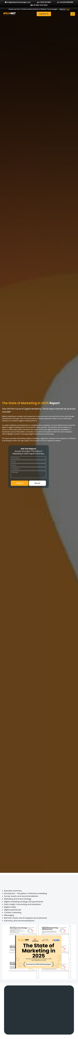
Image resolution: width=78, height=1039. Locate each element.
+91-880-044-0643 (40, 5)
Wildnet (64, 9)
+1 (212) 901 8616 (45, 2)
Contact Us (44, 14)
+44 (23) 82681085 (66, 2)
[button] (19, 483)
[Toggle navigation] (72, 14)
